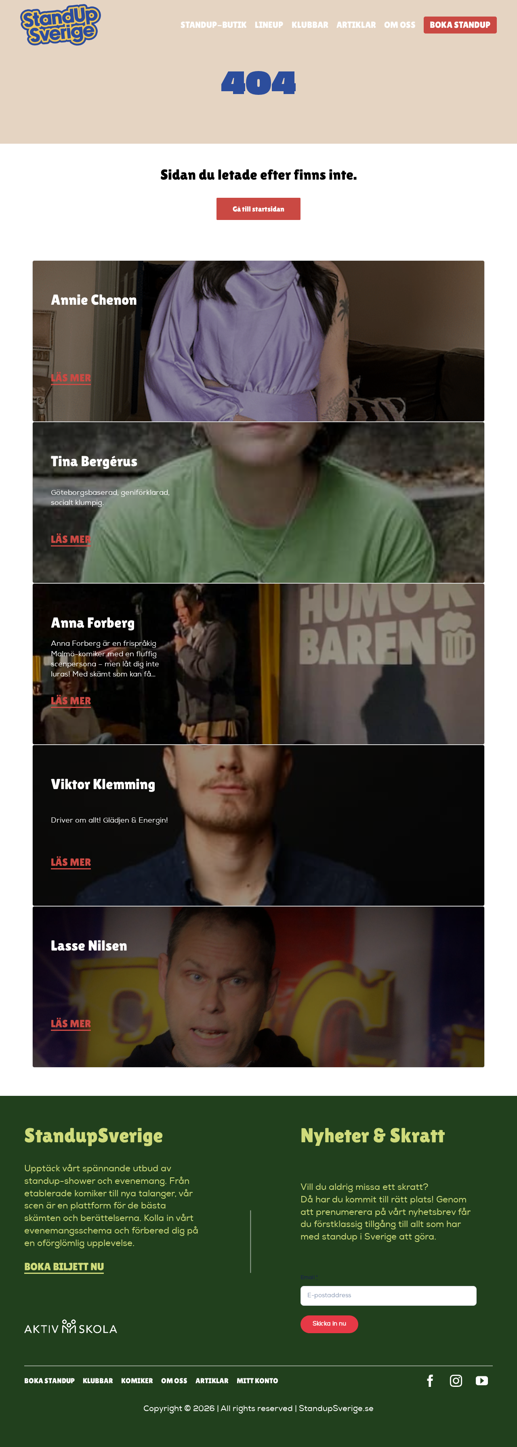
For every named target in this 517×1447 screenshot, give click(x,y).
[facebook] (430, 1381)
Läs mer (71, 378)
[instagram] (456, 1381)
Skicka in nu (329, 1324)
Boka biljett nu (64, 1267)
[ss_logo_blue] (60, 8)
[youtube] (482, 1381)
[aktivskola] (70, 1323)
